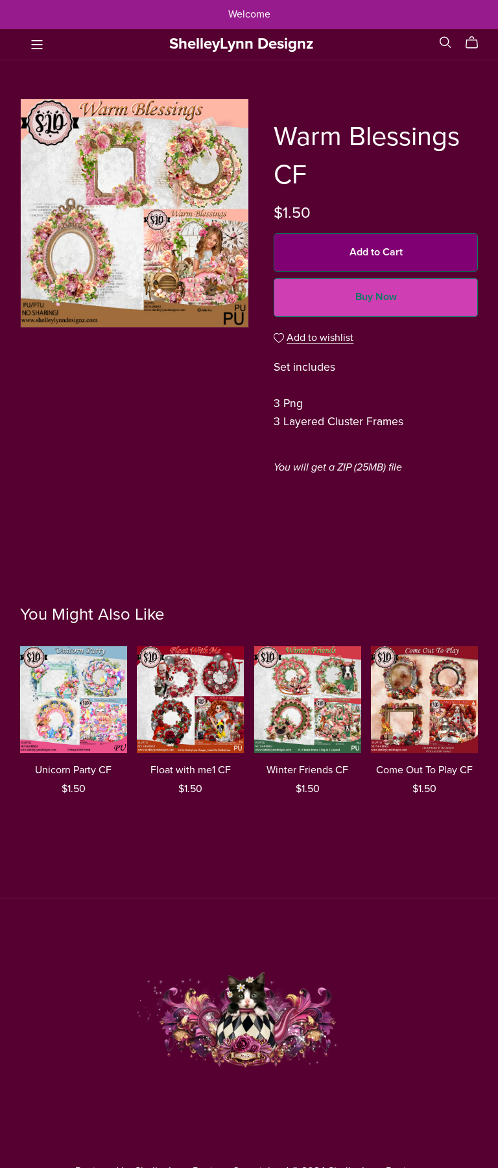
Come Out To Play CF (424, 770)
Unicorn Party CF (73, 770)
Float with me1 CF (190, 770)
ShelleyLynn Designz (241, 43)
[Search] (445, 42)
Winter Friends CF (307, 770)
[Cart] (477, 42)
